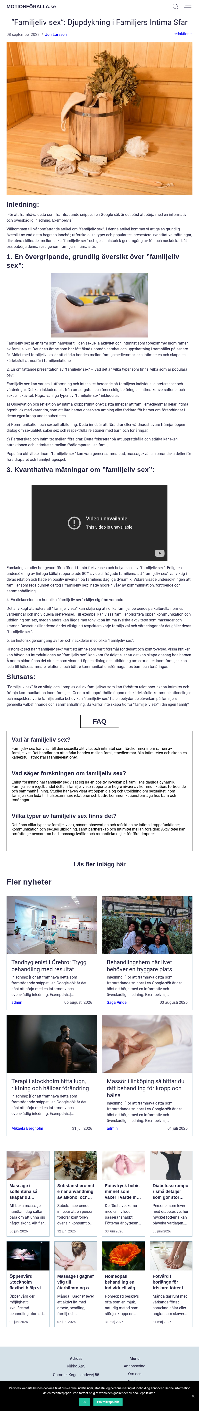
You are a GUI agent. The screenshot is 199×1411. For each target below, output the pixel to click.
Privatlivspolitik (108, 1402)
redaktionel (183, 33)
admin (16, 1002)
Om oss (134, 1374)
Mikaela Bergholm (27, 1128)
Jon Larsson (56, 34)
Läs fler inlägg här (100, 864)
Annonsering (134, 1366)
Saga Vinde (117, 1002)
